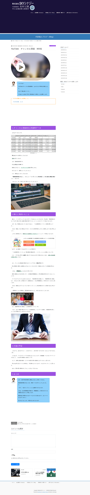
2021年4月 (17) (64, 73)
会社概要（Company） (20, 482)
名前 (12, 449)
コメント (13, 433)
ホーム (13, 482)
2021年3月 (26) (64, 75)
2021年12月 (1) (64, 55)
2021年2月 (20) (64, 78)
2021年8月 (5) (63, 62)
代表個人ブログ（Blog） (31, 482)
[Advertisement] (45, 24)
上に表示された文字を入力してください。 (20, 458)
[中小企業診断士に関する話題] (51, 471)
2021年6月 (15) (64, 67)
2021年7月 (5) (63, 65)
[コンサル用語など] (15, 471)
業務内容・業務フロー (42, 482)
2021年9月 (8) (63, 60)
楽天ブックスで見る (40, 244)
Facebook (63, 91)
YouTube (20, 423)
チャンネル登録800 (33, 423)
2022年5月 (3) (63, 49)
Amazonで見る (28, 241)
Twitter (62, 86)
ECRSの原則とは (25, 472)
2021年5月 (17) (64, 70)
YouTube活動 (52, 45)
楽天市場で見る (28, 244)
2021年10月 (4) (64, 57)
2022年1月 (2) (63, 52)
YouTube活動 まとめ (18, 101)
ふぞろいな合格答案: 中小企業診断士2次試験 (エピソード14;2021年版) (38, 238)
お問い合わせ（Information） (54, 482)
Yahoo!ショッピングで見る (40, 241)
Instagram (63, 89)
